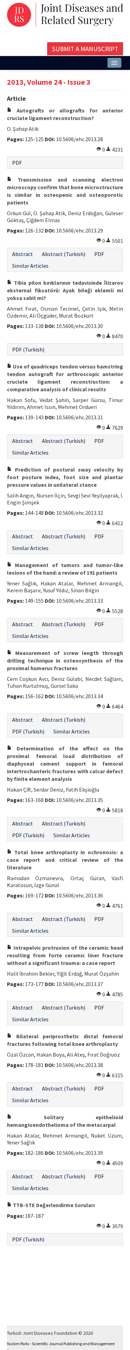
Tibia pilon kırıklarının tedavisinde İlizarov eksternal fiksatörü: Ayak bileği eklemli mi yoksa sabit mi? (65, 290)
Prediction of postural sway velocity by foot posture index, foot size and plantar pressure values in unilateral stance (65, 477)
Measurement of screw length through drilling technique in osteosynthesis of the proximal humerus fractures (65, 660)
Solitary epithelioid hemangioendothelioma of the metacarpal (65, 1121)
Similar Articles (30, 265)
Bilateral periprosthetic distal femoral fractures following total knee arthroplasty (65, 1040)
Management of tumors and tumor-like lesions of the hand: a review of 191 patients (65, 569)
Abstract (22, 253)
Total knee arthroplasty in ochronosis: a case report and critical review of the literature (65, 860)
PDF (17, 162)
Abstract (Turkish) (63, 253)
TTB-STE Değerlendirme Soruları (53, 1205)
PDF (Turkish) (28, 349)
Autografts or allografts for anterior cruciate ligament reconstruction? (65, 114)
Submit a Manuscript (85, 49)
